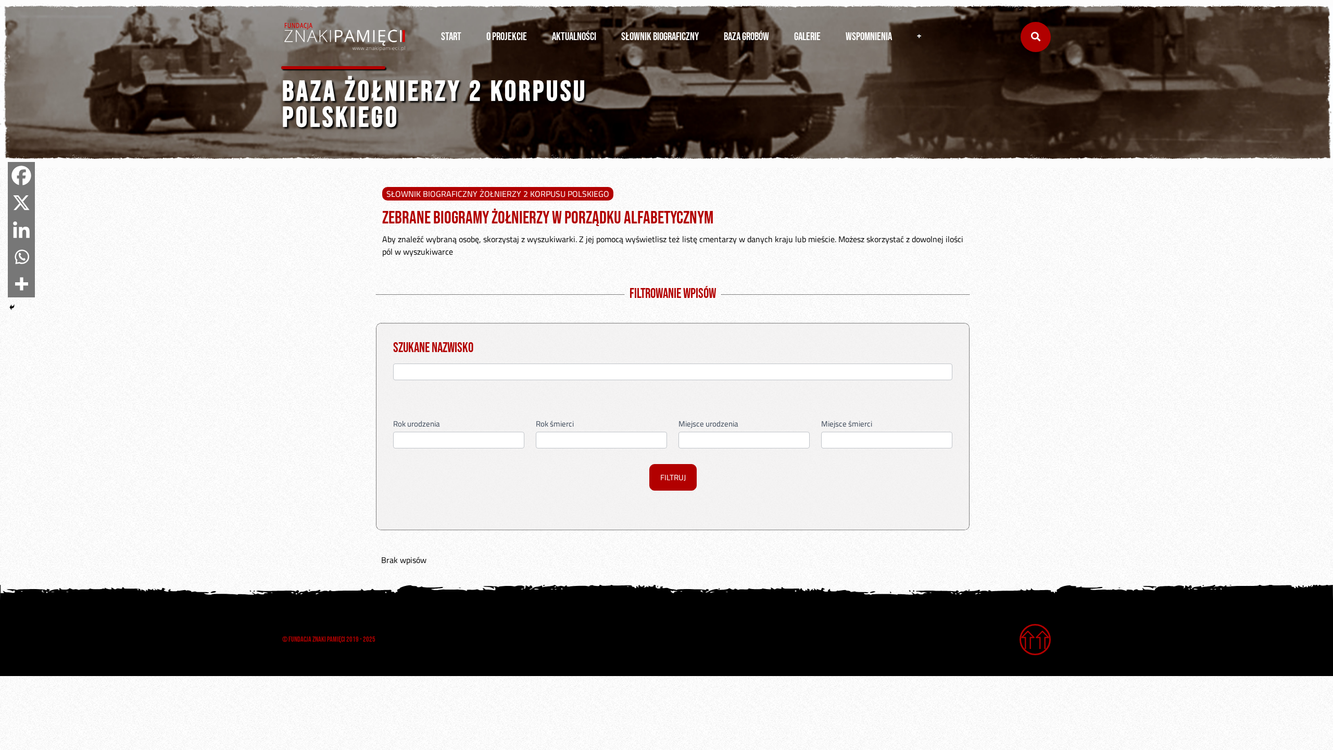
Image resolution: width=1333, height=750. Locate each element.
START (451, 36)
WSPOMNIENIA (869, 36)
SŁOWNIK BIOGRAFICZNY (660, 36)
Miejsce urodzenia (708, 424)
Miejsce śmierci (846, 424)
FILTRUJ (673, 477)
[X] (21, 202)
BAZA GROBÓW (746, 36)
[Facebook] (21, 175)
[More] (21, 283)
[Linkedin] (21, 229)
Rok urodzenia (416, 424)
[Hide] (12, 307)
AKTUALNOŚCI (574, 36)
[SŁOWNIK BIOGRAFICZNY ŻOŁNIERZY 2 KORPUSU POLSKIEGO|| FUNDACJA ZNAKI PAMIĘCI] (344, 37)
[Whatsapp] (21, 256)
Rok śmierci (555, 424)
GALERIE (807, 36)
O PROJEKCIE (506, 36)
